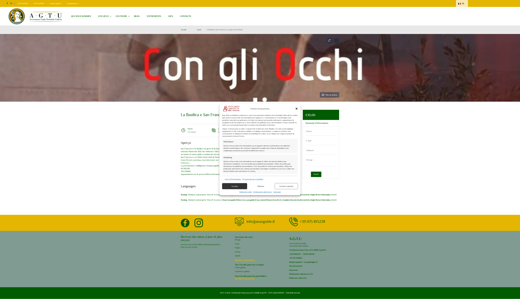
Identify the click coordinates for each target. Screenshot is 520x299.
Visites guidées (240, 268)
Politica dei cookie (245, 192)
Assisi (199, 30)
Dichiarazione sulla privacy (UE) (301, 274)
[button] (296, 108)
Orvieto (237, 252)
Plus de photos (331, 95)
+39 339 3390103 (39, 3)
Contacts (185, 16)
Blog (137, 16)
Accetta (234, 186)
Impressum (277, 192)
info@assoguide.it (56, 3)
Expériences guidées (242, 271)
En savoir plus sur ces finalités (252, 179)
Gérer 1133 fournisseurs (233, 179)
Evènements (154, 16)
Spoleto (237, 256)
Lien (170, 16)
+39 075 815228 (22, 3)
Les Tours (121, 16)
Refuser (261, 186)
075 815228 (310, 254)
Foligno (237, 248)
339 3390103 (297, 258)
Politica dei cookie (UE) (298, 278)
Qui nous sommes (81, 16)
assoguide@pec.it (72, 3)
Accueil (183, 30)
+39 (290, 254)
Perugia (237, 240)
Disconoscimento (295, 266)
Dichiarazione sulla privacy (262, 192)
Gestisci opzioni (286, 186)
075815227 (296, 254)
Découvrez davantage (245, 260)
